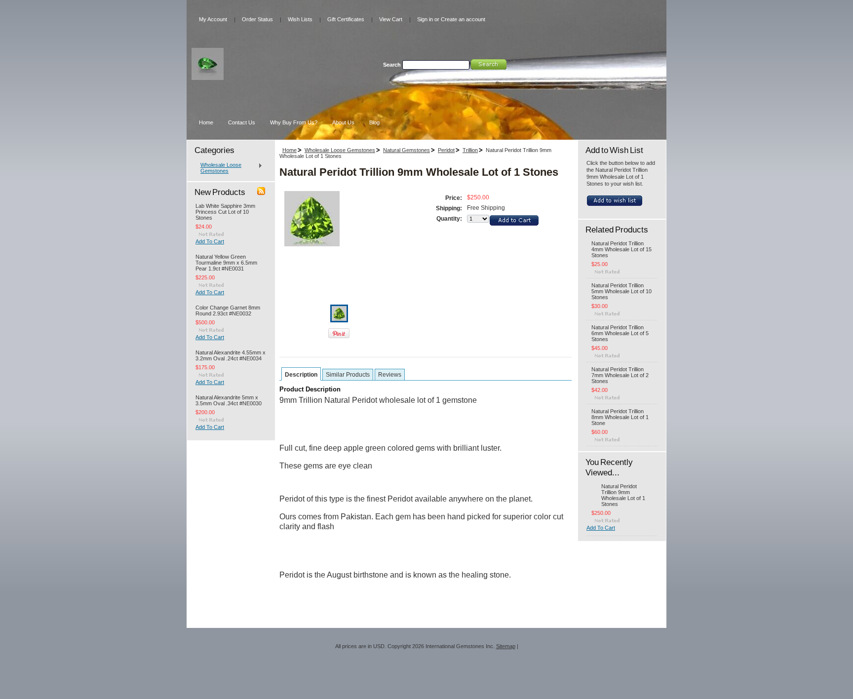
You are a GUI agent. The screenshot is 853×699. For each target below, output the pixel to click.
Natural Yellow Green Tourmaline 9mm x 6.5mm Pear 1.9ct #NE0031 (226, 263)
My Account (213, 19)
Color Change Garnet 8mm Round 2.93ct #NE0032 (227, 310)
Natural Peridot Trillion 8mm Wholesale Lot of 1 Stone (620, 417)
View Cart (390, 19)
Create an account (463, 19)
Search (392, 65)
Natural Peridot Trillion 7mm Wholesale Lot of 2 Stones (620, 375)
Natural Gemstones (406, 150)
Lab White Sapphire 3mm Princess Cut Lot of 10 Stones (225, 212)
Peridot (446, 150)
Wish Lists (300, 19)
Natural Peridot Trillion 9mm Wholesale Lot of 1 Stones (623, 495)
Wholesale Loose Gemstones (218, 168)
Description (301, 374)
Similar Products (348, 374)
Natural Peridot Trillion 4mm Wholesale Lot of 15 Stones (621, 249)
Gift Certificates (345, 19)
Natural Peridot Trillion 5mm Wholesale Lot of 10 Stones (621, 291)
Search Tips (469, 75)
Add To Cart (209, 241)
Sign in (425, 19)
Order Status (257, 19)
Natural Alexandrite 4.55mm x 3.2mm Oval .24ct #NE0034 (230, 355)
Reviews (389, 374)
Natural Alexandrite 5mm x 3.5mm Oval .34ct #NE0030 (228, 400)
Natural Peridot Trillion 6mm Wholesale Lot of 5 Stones (620, 333)
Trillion (470, 150)
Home (289, 150)
